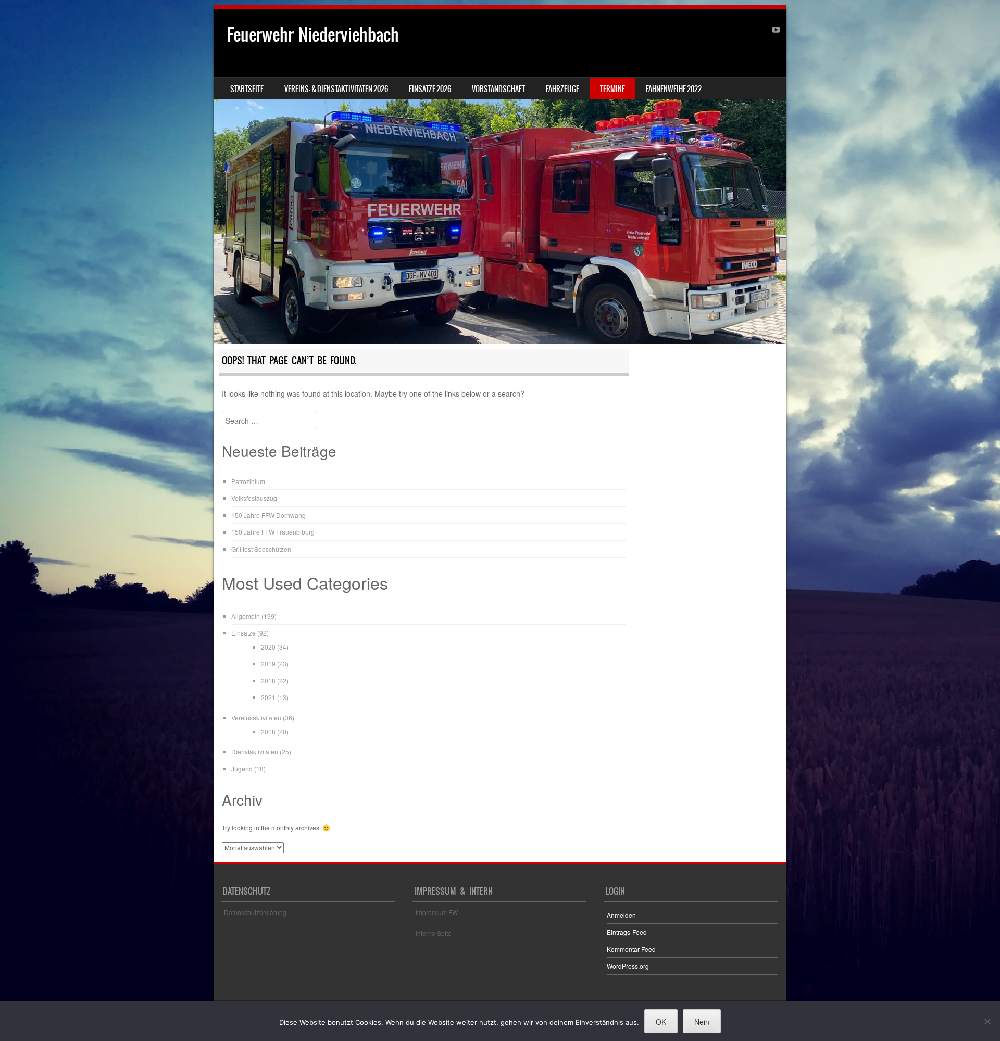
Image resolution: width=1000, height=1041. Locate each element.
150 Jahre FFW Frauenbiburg (273, 531)
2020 (268, 646)
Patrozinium (248, 481)
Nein (701, 1022)
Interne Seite (434, 933)
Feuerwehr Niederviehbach (313, 34)
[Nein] (987, 1021)
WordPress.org (628, 965)
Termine (612, 89)
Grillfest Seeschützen (261, 548)
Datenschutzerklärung (255, 912)
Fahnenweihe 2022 (674, 89)
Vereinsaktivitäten (256, 717)
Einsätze (243, 632)
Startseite (247, 89)
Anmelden (621, 914)
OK (661, 1022)
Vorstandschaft (498, 89)
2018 (268, 680)
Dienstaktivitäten (254, 751)
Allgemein (245, 616)
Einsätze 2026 (430, 89)
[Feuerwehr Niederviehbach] (500, 176)
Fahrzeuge (562, 89)
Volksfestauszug (254, 497)
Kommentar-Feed (631, 949)
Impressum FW (437, 912)
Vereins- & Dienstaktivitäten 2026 (336, 89)
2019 (268, 663)
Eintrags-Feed (627, 932)
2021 (268, 697)
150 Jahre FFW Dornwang (268, 515)
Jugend (242, 768)
